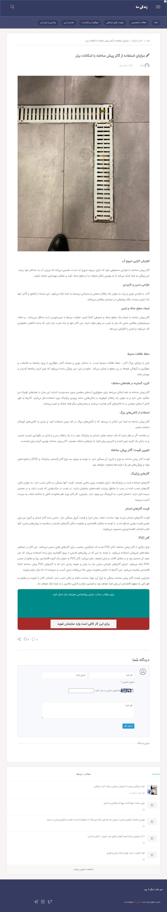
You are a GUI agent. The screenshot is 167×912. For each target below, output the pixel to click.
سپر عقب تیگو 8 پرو (153, 889)
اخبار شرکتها (137, 41)
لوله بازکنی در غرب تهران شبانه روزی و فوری (126, 853)
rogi (142, 65)
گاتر (147, 294)
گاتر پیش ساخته (134, 459)
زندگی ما (137, 902)
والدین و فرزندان (48, 23)
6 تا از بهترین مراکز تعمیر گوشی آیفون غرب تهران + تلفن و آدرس (116, 836)
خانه (156, 23)
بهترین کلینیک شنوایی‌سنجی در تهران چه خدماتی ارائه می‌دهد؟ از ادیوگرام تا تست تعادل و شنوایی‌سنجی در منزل (96, 820)
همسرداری (69, 23)
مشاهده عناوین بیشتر (83, 869)
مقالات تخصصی (138, 23)
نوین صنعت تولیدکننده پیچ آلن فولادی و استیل (124, 803)
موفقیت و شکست (90, 23)
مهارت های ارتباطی (114, 23)
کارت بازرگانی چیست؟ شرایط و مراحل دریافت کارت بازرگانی (119, 786)
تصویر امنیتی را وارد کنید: (106, 690)
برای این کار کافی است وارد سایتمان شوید (83, 624)
